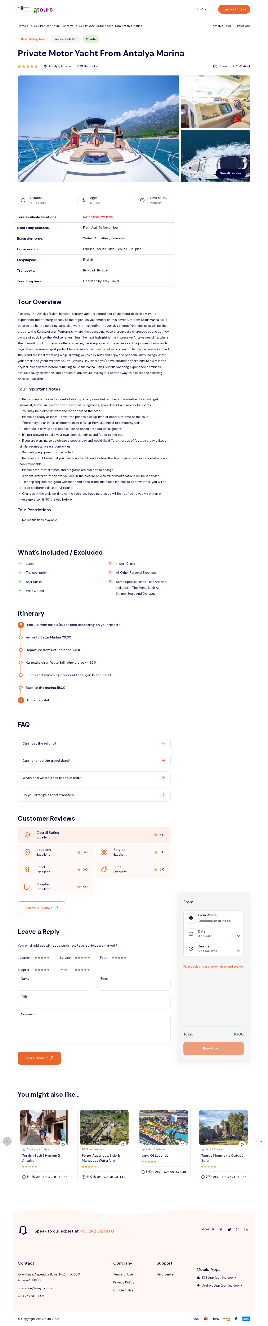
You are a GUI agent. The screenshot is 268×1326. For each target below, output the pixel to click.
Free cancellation (65, 39)
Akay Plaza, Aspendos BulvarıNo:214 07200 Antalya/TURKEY (49, 1277)
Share (223, 66)
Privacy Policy (123, 1282)
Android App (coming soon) (222, 1285)
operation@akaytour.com (36, 1288)
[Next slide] (260, 1141)
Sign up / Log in (234, 9)
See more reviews (38, 908)
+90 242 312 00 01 (98, 1231)
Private (91, 39)
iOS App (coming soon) (219, 1277)
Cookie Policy (123, 1290)
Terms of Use (123, 1274)
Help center (166, 1274)
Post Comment (36, 1058)
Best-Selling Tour (33, 39)
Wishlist (244, 66)
